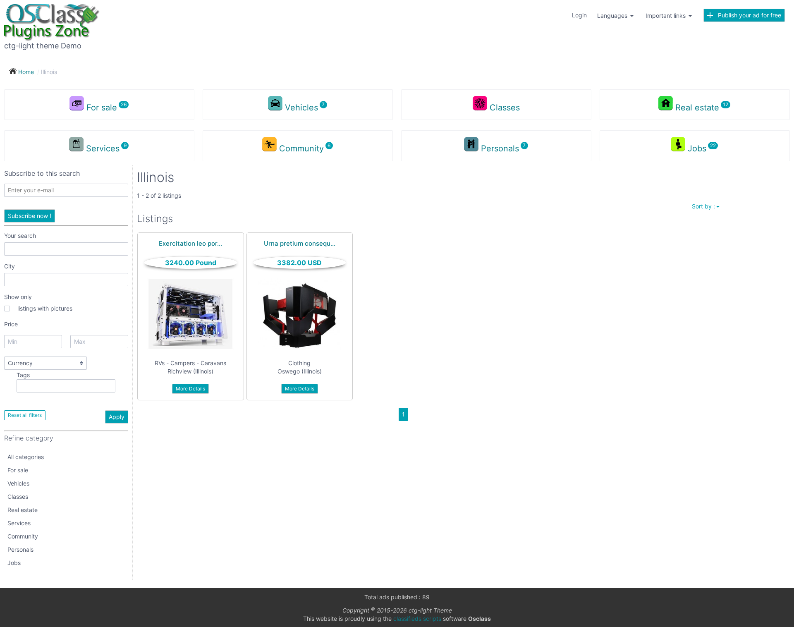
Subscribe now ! (29, 215)
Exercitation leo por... (190, 243)
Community (22, 536)
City (9, 266)
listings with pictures (44, 308)
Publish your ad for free (747, 15)
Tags (23, 374)
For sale (17, 470)
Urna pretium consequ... (299, 243)
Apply (116, 416)
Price (11, 324)
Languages (613, 15)
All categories (25, 456)
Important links (666, 15)
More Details (190, 388)
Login (579, 15)
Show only (18, 296)
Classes (505, 107)
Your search (20, 235)
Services (19, 522)
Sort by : (703, 206)
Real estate (22, 509)
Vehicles (18, 483)
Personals (20, 549)
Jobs (14, 562)
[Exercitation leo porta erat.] (190, 314)
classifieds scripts (417, 618)
